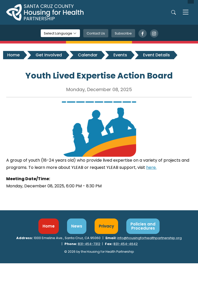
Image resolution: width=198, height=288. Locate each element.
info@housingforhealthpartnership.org (149, 237)
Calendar (87, 55)
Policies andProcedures (142, 226)
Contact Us (96, 33)
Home (13, 55)
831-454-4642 (125, 243)
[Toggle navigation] (186, 12)
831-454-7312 (89, 243)
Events (120, 55)
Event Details (156, 55)
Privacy (106, 226)
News (76, 226)
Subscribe (123, 33)
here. (151, 167)
